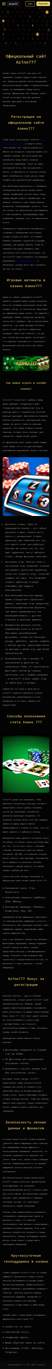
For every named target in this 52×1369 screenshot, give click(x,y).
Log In (30, 4)
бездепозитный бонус (27, 261)
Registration (43, 4)
